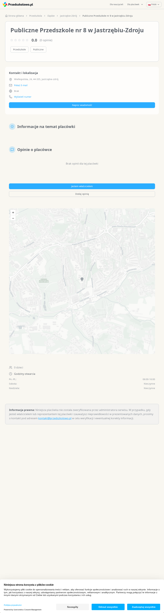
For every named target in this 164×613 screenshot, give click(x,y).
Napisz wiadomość (82, 105)
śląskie (51, 15)
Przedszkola (35, 15)
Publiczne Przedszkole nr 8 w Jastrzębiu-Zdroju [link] (107, 15)
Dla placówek (133, 4)
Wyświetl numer (22, 96)
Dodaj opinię (82, 193)
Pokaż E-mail (21, 85)
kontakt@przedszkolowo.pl (54, 418)
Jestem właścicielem (82, 186)
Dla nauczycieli (116, 4)
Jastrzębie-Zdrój (68, 15)
